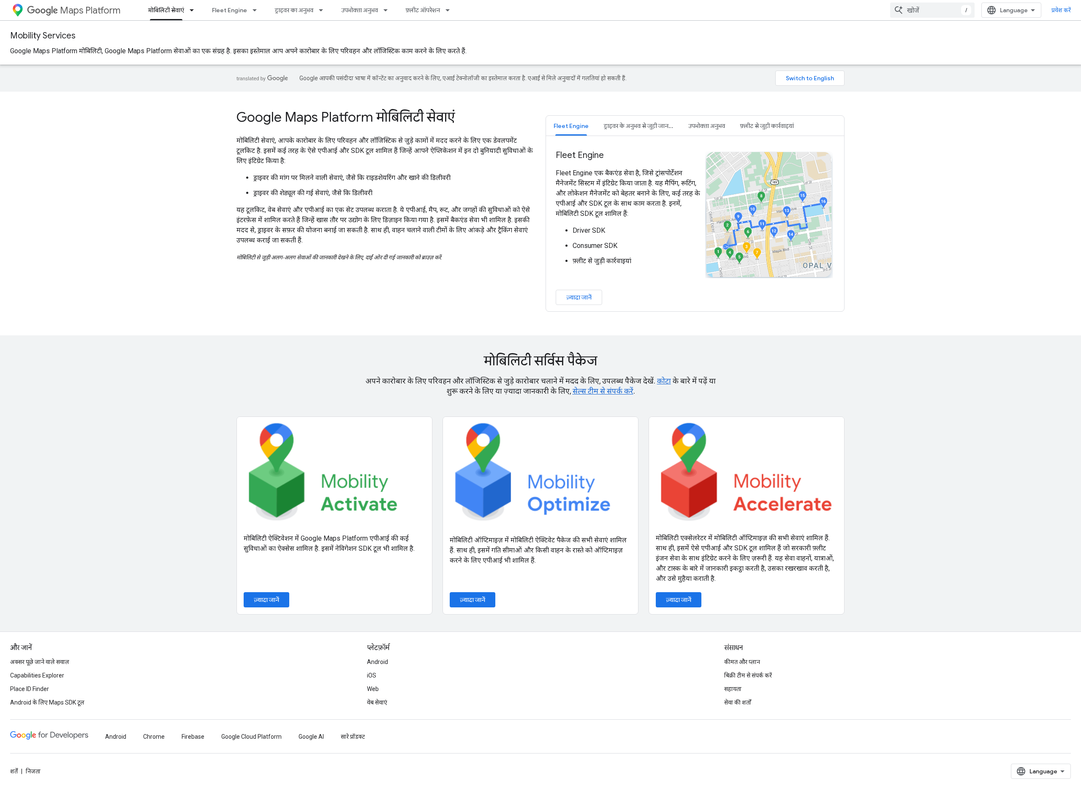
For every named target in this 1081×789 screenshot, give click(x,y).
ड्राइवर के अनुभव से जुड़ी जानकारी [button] (641, 126)
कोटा (664, 380)
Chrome (154, 736)
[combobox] (932, 10)
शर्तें (14, 771)
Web (373, 689)
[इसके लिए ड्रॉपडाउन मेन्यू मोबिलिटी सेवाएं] (194, 10)
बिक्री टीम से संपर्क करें (748, 675)
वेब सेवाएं (377, 702)
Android (377, 661)
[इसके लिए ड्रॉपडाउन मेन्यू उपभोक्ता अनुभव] (388, 10)
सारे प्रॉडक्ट (353, 736)
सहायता (732, 689)
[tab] (571, 126)
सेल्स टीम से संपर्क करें (603, 390)
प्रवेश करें (1061, 10)
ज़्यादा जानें (579, 297)
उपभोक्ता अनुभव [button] (706, 126)
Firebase (193, 736)
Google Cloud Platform (251, 736)
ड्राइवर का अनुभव (294, 10)
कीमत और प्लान (742, 661)
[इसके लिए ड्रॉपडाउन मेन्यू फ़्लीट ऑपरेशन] (450, 10)
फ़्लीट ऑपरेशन (423, 10)
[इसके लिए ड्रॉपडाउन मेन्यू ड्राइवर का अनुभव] (323, 10)
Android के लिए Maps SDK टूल (47, 702)
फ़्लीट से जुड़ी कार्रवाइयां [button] (767, 126)
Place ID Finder (29, 689)
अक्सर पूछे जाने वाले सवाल (39, 661)
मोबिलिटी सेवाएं (166, 10)
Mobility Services (43, 35)
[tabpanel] (695, 227)
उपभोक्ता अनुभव (359, 10)
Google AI (311, 736)
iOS (371, 675)
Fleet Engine (229, 10)
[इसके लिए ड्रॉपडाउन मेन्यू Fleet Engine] (257, 10)
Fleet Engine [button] (571, 126)
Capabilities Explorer (37, 675)
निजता (33, 771)
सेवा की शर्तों (737, 702)
